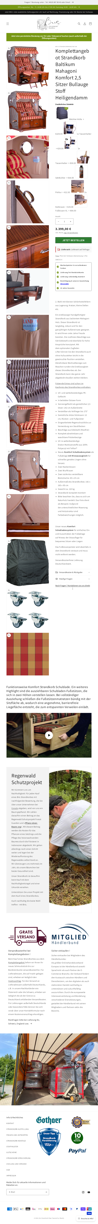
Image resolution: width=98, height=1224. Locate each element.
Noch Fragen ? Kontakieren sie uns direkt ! (72, 587)
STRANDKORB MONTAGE (16, 1141)
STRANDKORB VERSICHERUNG (18, 1158)
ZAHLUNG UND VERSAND (16, 1164)
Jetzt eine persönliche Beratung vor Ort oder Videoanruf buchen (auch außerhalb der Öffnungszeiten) (49, 37)
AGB (8, 1170)
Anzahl (57, 216)
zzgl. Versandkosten (71, 233)
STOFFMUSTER (12, 1146)
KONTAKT (10, 1123)
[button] (7, 24)
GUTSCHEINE (11, 1152)
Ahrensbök (64, 284)
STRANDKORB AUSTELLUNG (17, 1129)
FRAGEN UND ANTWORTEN (17, 1135)
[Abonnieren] (46, 1192)
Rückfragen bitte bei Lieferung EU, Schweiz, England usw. (24, 1022)
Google (14, 808)
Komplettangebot (16, 962)
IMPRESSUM (11, 1175)
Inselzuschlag (14, 981)
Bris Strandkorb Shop (45, 1218)
